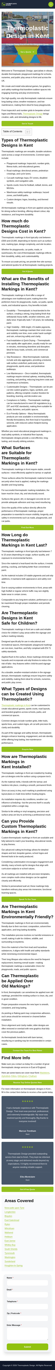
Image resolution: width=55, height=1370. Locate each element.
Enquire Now (27, 749)
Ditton (13, 1076)
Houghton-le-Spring (14, 1265)
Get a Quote (26, 52)
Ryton (7, 1224)
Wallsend (9, 1232)
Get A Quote (27, 271)
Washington (10, 1257)
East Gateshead (12, 1220)
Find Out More (27, 527)
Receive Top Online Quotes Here (27, 1082)
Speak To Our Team (27, 899)
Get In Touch (27, 124)
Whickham (9, 1228)
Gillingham (22, 1076)
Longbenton (10, 1212)
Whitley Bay (10, 1245)
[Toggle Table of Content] (26, 132)
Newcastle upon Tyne (14, 1208)
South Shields (11, 1249)
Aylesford (6, 1076)
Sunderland (10, 1261)
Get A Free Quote (27, 1189)
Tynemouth (10, 1253)
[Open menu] (50, 4)
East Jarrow (10, 1241)
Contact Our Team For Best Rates (27, 1050)
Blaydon (8, 1216)
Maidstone (44, 1073)
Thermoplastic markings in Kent (16, 705)
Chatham (32, 1076)
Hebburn (9, 1237)
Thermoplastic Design (33, 114)
